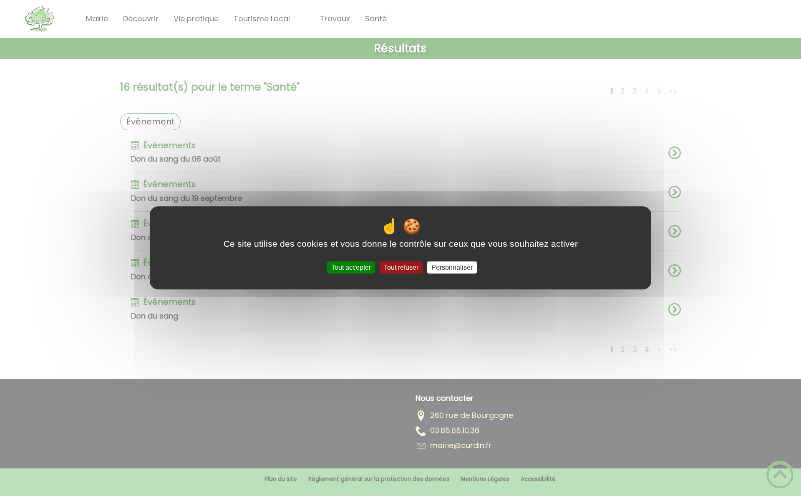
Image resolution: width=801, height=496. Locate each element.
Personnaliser (452, 267)
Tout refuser (401, 267)
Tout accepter (351, 267)
